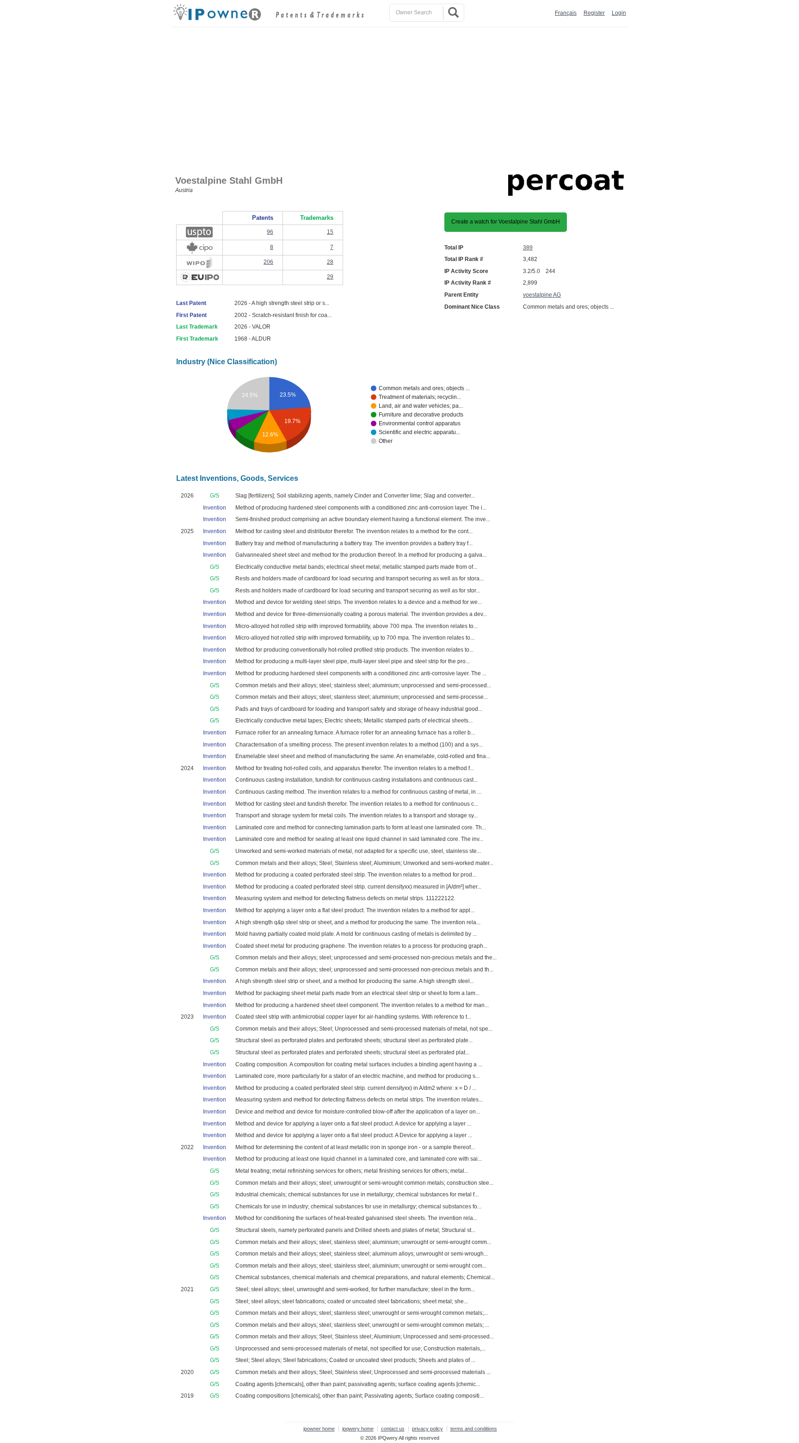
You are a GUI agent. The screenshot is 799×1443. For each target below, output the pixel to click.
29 (330, 277)
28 (330, 262)
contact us (393, 1428)
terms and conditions (473, 1428)
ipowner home (319, 1428)
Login (619, 13)
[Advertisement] (401, 97)
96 (270, 232)
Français (566, 13)
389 (528, 247)
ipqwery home (358, 1428)
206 (268, 262)
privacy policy (427, 1428)
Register (594, 13)
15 (330, 232)
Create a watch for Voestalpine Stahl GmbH (505, 221)
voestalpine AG (542, 295)
